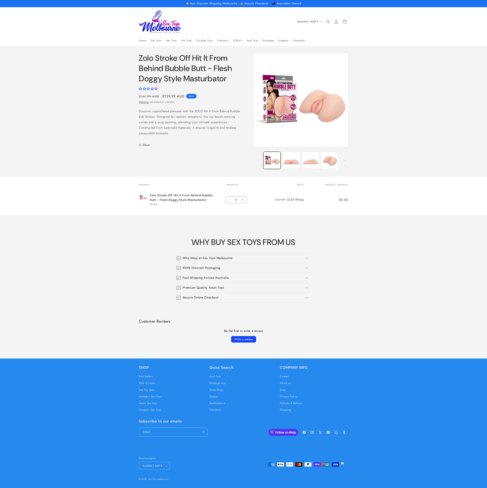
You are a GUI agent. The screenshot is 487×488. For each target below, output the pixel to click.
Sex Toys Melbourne (158, 479)
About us (285, 383)
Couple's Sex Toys (150, 410)
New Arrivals (147, 383)
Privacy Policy (288, 396)
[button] (328, 21)
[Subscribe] (203, 431)
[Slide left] (258, 160)
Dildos (213, 396)
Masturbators (217, 403)
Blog (282, 390)
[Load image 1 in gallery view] (272, 160)
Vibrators (215, 410)
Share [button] (146, 145)
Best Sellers (146, 376)
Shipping (144, 102)
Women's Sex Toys (150, 396)
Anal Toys (215, 376)
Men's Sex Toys (148, 403)
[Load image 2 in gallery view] (291, 160)
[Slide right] (344, 160)
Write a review (243, 339)
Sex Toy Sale (146, 390)
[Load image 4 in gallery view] (329, 160)
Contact (284, 376)
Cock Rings (216, 390)
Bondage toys (217, 383)
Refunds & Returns (291, 403)
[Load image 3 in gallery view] (310, 160)
